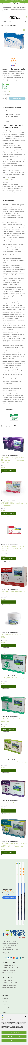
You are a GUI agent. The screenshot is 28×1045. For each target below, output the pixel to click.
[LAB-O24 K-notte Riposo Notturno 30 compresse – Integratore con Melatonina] (14, 441)
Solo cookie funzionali (14, 1036)
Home (2, 25)
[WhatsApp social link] (11, 953)
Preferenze (14, 1040)
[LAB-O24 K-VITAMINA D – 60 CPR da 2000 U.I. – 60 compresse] (14, 827)
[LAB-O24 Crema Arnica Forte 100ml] (14, 618)
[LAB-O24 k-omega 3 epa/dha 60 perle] (14, 575)
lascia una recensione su (9, 897)
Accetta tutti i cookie (14, 1032)
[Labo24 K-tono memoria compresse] (14, 745)
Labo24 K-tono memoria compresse (14, 762)
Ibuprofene (5, 179)
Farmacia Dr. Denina (7, 889)
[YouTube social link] (9, 953)
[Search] (25, 21)
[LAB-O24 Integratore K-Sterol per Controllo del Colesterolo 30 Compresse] (14, 530)
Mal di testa (13, 25)
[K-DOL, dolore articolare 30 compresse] (14, 702)
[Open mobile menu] (1, 17)
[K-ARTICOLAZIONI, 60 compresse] (14, 661)
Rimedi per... (7, 25)
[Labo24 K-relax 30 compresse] (14, 786)
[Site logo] (14, 17)
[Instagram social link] (6, 953)
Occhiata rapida (5, 473)
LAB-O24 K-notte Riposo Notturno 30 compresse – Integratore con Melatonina (13, 460)
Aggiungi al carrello (17, 98)
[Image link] (14, 934)
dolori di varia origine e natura (12, 132)
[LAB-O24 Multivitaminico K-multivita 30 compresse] (14, 486)
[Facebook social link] (4, 953)
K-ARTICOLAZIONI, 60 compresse (13, 678)
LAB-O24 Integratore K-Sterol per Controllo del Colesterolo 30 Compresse (13, 548)
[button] (25, 1016)
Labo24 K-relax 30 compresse (12, 803)
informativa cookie (19, 1027)
